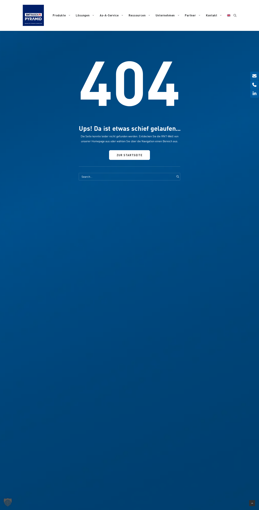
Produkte (59, 15)
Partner (190, 15)
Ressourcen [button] (137, 15)
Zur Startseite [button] (129, 155)
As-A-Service (109, 15)
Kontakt (211, 15)
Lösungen (83, 15)
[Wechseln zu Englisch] (227, 15)
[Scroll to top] (252, 502)
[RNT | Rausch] (33, 15)
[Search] (129, 176)
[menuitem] (61, 15)
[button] (235, 15)
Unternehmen (165, 15)
